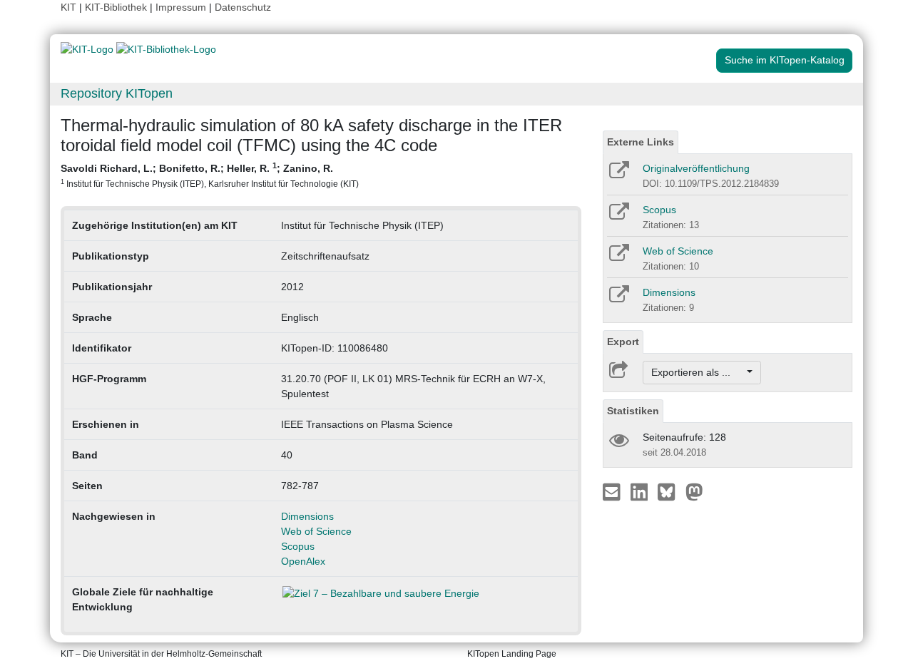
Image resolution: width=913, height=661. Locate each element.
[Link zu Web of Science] (618, 257)
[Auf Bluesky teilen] (670, 491)
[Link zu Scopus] (618, 216)
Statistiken (633, 410)
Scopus (298, 546)
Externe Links (640, 142)
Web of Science (316, 531)
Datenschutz (243, 7)
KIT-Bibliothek (117, 7)
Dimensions (307, 516)
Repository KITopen (117, 93)
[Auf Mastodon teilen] (694, 491)
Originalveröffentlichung (696, 168)
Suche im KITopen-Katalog (785, 60)
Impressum (180, 7)
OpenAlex (303, 561)
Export (623, 341)
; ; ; (210, 174)
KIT (68, 7)
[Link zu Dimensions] (618, 298)
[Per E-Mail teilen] (613, 491)
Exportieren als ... (698, 372)
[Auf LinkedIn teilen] (640, 491)
